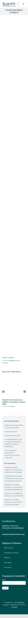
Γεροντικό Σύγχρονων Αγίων (13, 435)
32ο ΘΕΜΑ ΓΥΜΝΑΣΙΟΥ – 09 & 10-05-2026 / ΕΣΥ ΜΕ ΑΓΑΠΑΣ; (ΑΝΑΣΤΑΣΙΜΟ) (13, 470)
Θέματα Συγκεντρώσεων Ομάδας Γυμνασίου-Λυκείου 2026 (14, 402)
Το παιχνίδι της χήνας (11, 431)
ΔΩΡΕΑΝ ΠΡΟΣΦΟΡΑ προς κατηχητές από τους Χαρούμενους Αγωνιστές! (14, 478)
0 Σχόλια (12, 406)
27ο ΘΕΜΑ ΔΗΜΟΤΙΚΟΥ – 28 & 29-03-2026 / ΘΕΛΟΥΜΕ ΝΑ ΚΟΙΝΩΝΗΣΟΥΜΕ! (14, 487)
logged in (12, 360)
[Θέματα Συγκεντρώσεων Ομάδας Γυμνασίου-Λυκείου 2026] (14, 385)
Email (4, 580)
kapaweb (14, 607)
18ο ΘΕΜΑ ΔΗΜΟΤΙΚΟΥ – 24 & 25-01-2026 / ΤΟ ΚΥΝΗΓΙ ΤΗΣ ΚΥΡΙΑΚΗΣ (14, 502)
